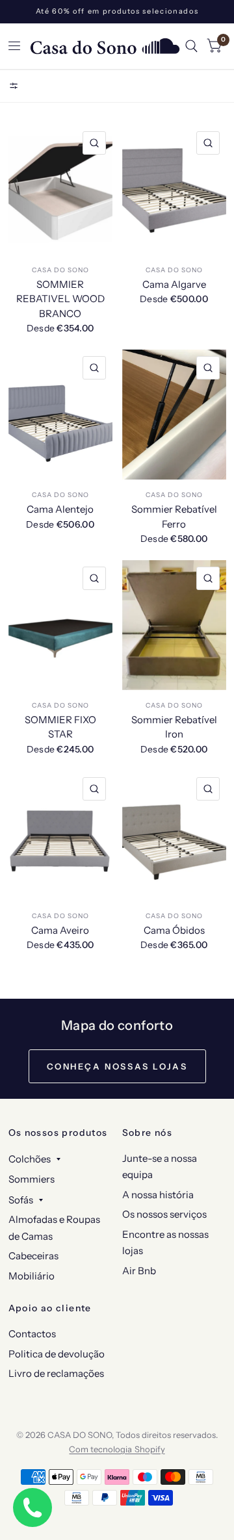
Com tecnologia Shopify (116, 1449)
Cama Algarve (174, 284)
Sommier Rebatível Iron (174, 727)
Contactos (32, 1334)
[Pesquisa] (191, 46)
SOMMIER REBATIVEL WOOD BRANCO (60, 299)
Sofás (20, 1200)
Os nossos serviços (164, 1214)
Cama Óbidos (174, 930)
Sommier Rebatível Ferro (174, 516)
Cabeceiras (33, 1256)
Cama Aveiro (60, 930)
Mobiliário (31, 1276)
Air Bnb (139, 1270)
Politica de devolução (56, 1354)
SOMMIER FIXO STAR (60, 727)
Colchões (29, 1159)
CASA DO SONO (174, 270)
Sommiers (31, 1179)
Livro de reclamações (56, 1373)
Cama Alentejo (60, 509)
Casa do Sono (60, 270)
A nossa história (158, 1194)
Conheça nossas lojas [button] (117, 1066)
